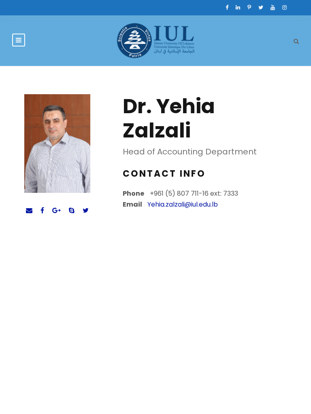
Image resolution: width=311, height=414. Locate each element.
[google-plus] (56, 210)
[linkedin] (238, 7)
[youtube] (273, 7)
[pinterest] (249, 7)
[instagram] (284, 7)
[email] (29, 210)
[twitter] (260, 7)
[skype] (72, 210)
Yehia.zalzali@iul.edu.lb (182, 204)
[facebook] (227, 7)
